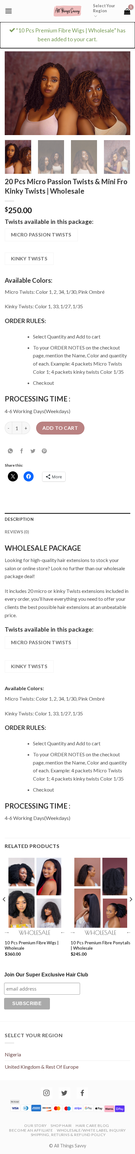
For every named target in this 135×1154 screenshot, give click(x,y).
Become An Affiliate (31, 1130)
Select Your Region (104, 8)
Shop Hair (61, 1125)
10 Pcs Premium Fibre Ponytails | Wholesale (100, 945)
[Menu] (8, 11)
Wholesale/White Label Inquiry (91, 1130)
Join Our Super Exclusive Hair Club (46, 974)
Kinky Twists (29, 258)
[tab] (67, 519)
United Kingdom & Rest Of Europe (41, 1067)
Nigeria (13, 1054)
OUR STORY (35, 1125)
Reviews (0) (17, 531)
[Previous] (15, 93)
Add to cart (60, 428)
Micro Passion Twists (41, 234)
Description (19, 519)
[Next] (120, 93)
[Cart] (127, 11)
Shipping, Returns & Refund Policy (68, 1134)
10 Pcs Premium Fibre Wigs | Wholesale (32, 945)
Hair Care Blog (92, 1125)
